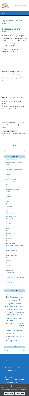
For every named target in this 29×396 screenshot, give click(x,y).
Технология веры (10, 272)
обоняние (21, 323)
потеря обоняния (19, 328)
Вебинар (8, 174)
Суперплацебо (9, 270)
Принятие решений (10, 243)
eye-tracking (17, 294)
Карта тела (8, 196)
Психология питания (11, 253)
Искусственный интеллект (12, 189)
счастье (17, 336)
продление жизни (17, 333)
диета (8, 314)
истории (8, 191)
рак (22, 333)
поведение (12, 328)
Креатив (13, 131)
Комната (8, 199)
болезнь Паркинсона (19, 306)
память (21, 326)
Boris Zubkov (8, 133)
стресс (13, 336)
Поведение (8, 231)
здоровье (8, 186)
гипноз (7, 184)
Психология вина (10, 248)
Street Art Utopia (12, 36)
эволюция (19, 338)
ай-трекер (14, 300)
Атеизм (7, 164)
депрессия (21, 312)
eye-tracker (10, 294)
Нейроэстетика (9, 218)
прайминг (10, 330)
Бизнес (7, 167)
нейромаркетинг (11, 323)
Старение (8, 267)
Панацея (8, 228)
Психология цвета (10, 258)
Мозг (20, 133)
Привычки (8, 240)
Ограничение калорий (11, 226)
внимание (19, 309)
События (8, 265)
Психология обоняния (11, 250)
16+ (6, 360)
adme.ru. (4, 43)
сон (11, 336)
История (8, 194)
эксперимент (12, 341)
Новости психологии (11, 221)
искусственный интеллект (11, 316)
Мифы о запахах (10, 208)
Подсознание (9, 238)
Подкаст (8, 235)
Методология (9, 206)
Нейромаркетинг (10, 213)
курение (21, 320)
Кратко (7, 201)
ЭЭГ (9, 300)
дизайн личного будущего (15, 314)
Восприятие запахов (11, 179)
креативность (16, 320)
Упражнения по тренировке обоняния (15, 277)
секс (9, 336)
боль (8, 309)
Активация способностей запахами (14, 162)
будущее (13, 309)
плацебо (7, 328)
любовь (16, 133)
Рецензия (8, 260)
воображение (10, 312)
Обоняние (8, 223)
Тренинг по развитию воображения (14, 275)
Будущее (8, 172)
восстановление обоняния (12, 181)
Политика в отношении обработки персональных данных (14, 379)
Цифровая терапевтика (11, 280)
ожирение (11, 325)
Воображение (9, 177)
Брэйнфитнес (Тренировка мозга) (14, 169)
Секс (7, 262)
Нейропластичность (11, 216)
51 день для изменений (11, 159)
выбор (17, 312)
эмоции (21, 341)
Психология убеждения (11, 255)
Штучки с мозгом (10, 282)
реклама (6, 336)
